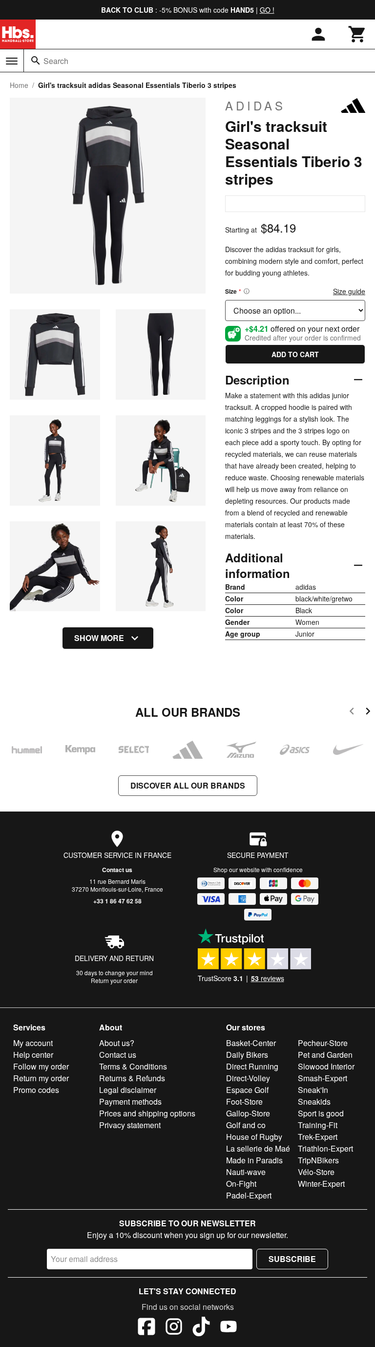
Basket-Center (251, 1042)
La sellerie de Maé (258, 1148)
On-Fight (241, 1183)
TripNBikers (318, 1160)
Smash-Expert (322, 1078)
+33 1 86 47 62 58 (117, 901)
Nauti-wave (246, 1171)
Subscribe (292, 1258)
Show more (99, 637)
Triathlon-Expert (325, 1148)
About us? (116, 1042)
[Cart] (357, 34)
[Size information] (246, 291)
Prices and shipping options (147, 1113)
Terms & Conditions (133, 1066)
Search (55, 60)
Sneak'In (313, 1089)
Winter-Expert (321, 1183)
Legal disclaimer (127, 1089)
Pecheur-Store (323, 1042)
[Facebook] (146, 1328)
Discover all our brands (187, 785)
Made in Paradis (254, 1160)
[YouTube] (228, 1328)
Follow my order (41, 1066)
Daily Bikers (247, 1054)
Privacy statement (130, 1125)
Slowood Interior (326, 1066)
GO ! (267, 10)
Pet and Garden (325, 1054)
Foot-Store (244, 1101)
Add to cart (295, 354)
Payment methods (130, 1101)
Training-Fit (317, 1125)
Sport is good (321, 1113)
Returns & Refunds (132, 1078)
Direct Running (252, 1066)
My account (33, 1042)
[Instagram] (174, 1328)
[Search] (36, 60)
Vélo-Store (316, 1171)
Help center (33, 1054)
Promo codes (36, 1089)
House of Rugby (254, 1136)
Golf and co (246, 1125)
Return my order (41, 1078)
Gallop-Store (248, 1113)
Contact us (117, 870)
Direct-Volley (248, 1078)
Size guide (349, 291)
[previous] (352, 712)
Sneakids (314, 1101)
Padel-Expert (248, 1195)
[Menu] (11, 61)
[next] (368, 712)
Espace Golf (247, 1089)
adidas (255, 105)
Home (19, 85)
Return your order (114, 980)
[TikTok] (201, 1328)
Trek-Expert (317, 1136)
